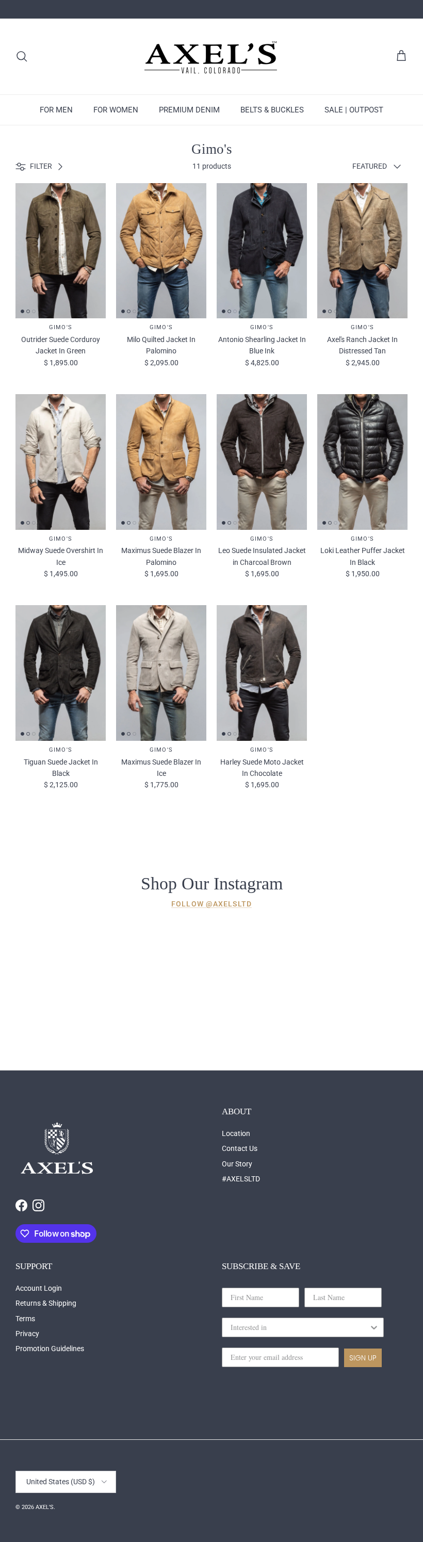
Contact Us (239, 1148)
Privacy (27, 1333)
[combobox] (300, 1327)
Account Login (38, 1288)
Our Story (237, 1164)
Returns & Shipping (45, 1303)
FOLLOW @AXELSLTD (211, 904)
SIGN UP (363, 1358)
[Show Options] (374, 1327)
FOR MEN (56, 110)
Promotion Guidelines (49, 1348)
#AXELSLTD (241, 1179)
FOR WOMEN (115, 110)
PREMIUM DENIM (189, 110)
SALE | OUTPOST (353, 110)
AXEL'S (45, 1507)
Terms (25, 1318)
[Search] (21, 56)
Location (236, 1133)
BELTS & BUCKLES (272, 110)
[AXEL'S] (211, 56)
